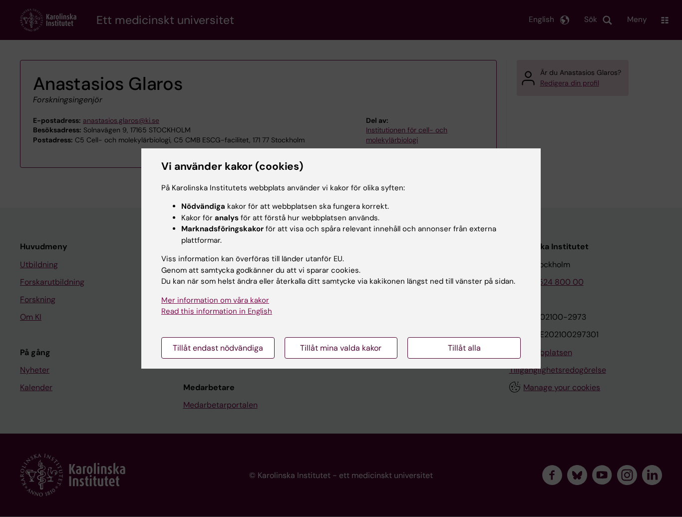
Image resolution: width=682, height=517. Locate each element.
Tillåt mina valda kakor (340, 348)
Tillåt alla (464, 348)
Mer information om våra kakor (215, 300)
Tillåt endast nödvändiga (218, 348)
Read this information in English (216, 311)
